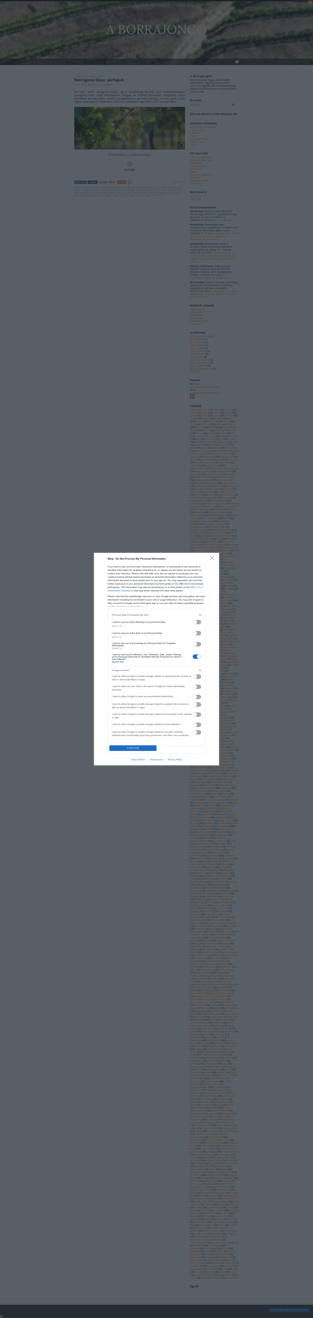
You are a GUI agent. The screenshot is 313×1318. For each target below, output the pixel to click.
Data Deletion (138, 759)
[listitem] (156, 615)
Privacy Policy (175, 759)
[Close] (213, 559)
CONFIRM (133, 748)
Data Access (156, 759)
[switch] (197, 622)
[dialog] (156, 659)
